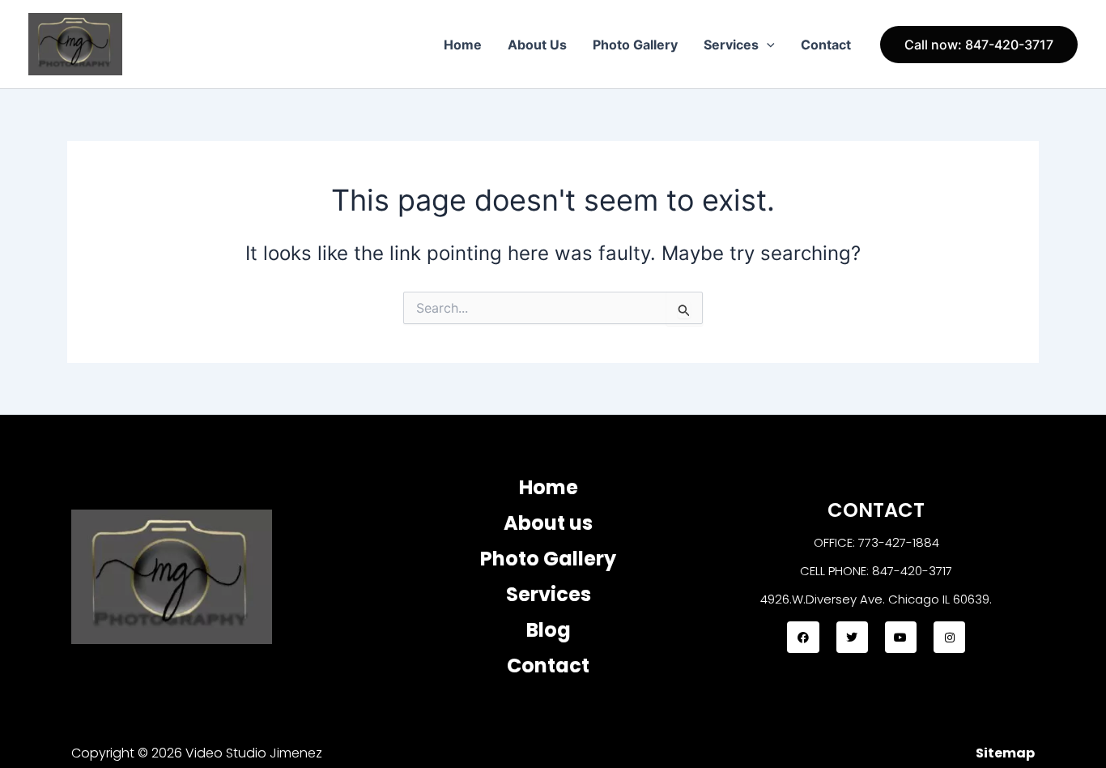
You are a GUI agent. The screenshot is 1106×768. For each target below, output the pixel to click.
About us (548, 523)
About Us (537, 44)
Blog (548, 630)
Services (731, 44)
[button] (767, 44)
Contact (826, 44)
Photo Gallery (635, 44)
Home (463, 44)
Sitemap (1005, 753)
